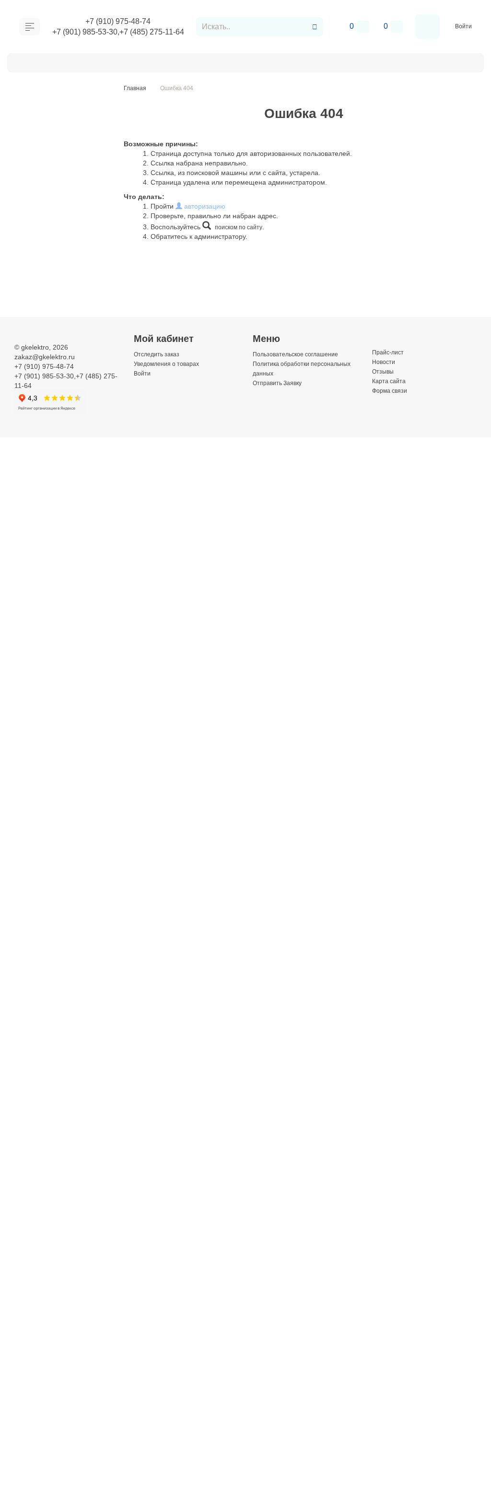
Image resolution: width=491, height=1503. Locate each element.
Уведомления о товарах (171, 363)
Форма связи (392, 390)
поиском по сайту (241, 227)
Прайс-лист (390, 352)
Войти (464, 26)
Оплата (143, 62)
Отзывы (384, 371)
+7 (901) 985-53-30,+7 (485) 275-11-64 (119, 32)
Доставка (99, 62)
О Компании (47, 62)
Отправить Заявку (203, 62)
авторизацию (203, 206)
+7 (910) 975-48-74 (119, 20)
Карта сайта (391, 381)
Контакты (266, 62)
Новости (385, 361)
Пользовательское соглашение (301, 354)
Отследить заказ (159, 354)
